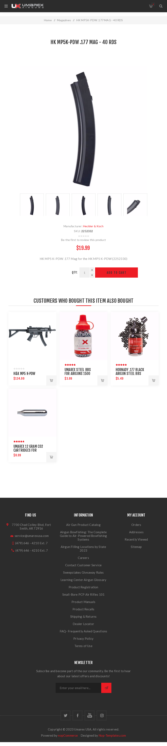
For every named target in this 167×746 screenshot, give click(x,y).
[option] (32, 205)
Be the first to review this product (83, 240)
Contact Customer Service (83, 565)
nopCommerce (68, 735)
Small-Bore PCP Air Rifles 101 (83, 594)
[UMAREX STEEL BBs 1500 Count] (83, 336)
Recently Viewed (136, 539)
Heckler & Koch (93, 226)
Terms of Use (83, 646)
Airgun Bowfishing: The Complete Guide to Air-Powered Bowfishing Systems (83, 535)
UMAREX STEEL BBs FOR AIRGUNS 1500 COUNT (78, 374)
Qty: (75, 272)
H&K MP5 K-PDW (24, 373)
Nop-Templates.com (112, 735)
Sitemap (136, 547)
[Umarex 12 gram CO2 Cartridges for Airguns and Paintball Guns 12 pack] (32, 413)
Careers (83, 558)
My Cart (153, 4)
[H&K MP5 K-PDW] (32, 336)
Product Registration (83, 587)
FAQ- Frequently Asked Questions (83, 631)
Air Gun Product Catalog (83, 525)
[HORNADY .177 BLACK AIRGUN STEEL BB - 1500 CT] (135, 336)
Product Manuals (83, 602)
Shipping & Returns (83, 616)
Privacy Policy (83, 638)
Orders (136, 525)
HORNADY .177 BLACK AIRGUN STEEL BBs (130, 372)
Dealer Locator (83, 624)
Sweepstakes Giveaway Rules (83, 572)
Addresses (136, 532)
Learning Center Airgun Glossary (83, 580)
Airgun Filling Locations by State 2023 (83, 548)
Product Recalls (83, 609)
